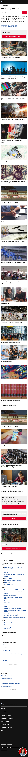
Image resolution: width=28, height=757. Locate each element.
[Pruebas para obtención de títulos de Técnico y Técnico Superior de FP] (14, 235)
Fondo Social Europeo (9, 622)
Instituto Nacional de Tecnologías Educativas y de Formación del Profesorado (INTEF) (15, 610)
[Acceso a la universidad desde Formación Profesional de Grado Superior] (14, 458)
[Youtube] (14, 735)
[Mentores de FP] (14, 296)
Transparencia (5, 721)
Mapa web (9, 744)
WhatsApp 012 (6, 650)
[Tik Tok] (3, 739)
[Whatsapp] (22, 735)
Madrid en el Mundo (6, 727)
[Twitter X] (11, 735)
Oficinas (5, 660)
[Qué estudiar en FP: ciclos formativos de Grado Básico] (14, 134)
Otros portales (4, 750)
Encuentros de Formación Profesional (10, 683)
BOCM (3, 709)
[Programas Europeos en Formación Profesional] (14, 255)
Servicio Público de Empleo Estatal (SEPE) (14, 617)
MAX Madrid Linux (8, 584)
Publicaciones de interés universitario (10, 681)
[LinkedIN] (18, 735)
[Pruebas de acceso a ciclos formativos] (14, 214)
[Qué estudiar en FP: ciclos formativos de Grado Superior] (14, 91)
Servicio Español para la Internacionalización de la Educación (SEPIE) (13, 597)
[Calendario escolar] (14, 438)
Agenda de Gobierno (7, 715)
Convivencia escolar (9, 600)
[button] (14, 36)
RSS (2, 730)
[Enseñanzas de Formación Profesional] (14, 50)
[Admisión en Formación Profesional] (14, 195)
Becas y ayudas (8, 578)
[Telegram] (11, 739)
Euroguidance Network (10, 624)
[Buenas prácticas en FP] (14, 354)
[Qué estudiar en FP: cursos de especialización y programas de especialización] (14, 70)
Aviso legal (3, 744)
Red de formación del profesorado (12, 580)
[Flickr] (7, 739)
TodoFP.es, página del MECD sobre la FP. (14, 589)
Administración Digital (7, 718)
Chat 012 (5, 647)
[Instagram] (7, 735)
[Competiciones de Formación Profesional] (14, 315)
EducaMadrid (7, 582)
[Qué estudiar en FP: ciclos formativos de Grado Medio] (14, 113)
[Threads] (14, 739)
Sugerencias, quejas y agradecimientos (10, 747)
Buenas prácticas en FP (7, 686)
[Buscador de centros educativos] (14, 479)
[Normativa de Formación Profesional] (14, 393)
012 (4, 644)
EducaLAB (7, 602)
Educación (5, 5)
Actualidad (4, 712)
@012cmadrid (6, 657)
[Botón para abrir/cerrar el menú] (26, 2)
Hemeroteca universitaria (7, 678)
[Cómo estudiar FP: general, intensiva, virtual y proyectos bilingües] (14, 175)
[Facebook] (3, 735)
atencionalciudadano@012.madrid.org (12, 654)
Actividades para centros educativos (10, 675)
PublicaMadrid (5, 724)
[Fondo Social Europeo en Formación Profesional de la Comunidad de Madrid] (14, 275)
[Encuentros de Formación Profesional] (14, 335)
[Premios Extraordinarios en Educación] (14, 374)
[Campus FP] (14, 154)
